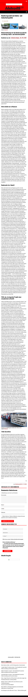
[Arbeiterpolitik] (14, 9)
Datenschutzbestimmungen (17, 539)
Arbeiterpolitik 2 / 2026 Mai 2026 (14, 657)
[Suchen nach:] (14, 4)
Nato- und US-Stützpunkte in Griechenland (16, 665)
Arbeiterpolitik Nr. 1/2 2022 (21, 484)
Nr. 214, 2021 (23, 38)
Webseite (3, 512)
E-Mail (2, 508)
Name (2, 504)
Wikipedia (6, 29)
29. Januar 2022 (5, 21)
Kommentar (3, 495)
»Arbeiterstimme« (15, 38)
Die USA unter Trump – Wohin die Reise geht (17, 690)
